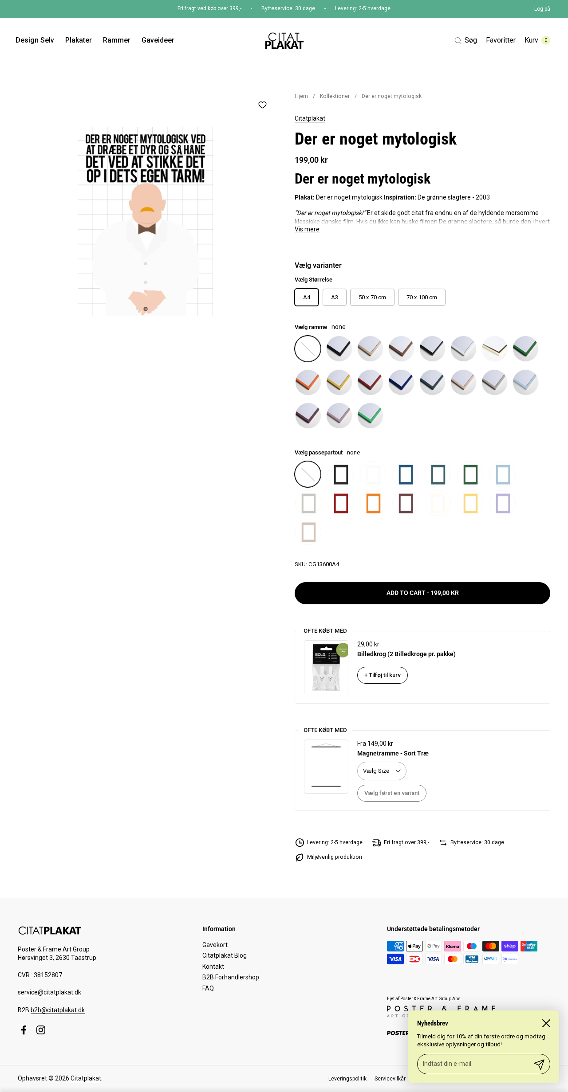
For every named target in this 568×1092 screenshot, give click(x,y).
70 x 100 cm (421, 297)
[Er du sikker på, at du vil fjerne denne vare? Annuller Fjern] (145, 221)
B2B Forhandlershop (230, 977)
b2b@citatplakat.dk (58, 1010)
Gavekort (215, 944)
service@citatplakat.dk (49, 992)
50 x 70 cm (372, 297)
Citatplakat (310, 118)
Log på (542, 9)
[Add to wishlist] (262, 104)
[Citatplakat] (283, 40)
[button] (465, 40)
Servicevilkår (390, 1079)
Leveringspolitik (347, 1079)
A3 (334, 297)
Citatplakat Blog (224, 955)
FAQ (208, 988)
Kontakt (213, 966)
